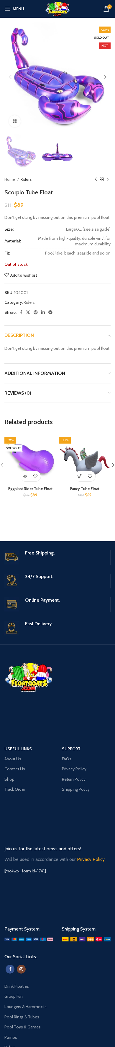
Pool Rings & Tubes (21, 1017)
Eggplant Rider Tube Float (30, 489)
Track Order (14, 789)
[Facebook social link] (21, 312)
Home (10, 179)
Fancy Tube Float (84, 489)
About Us (12, 759)
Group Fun (13, 996)
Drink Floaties (16, 986)
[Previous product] (96, 180)
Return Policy (74, 779)
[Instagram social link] (21, 969)
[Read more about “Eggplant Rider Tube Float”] (25, 476)
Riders (26, 179)
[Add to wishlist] (35, 476)
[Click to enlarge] (15, 121)
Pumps (10, 1037)
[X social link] (28, 312)
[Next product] (108, 180)
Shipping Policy (76, 789)
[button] (80, 476)
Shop (9, 779)
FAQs (66, 759)
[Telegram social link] (50, 312)
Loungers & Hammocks (25, 1006)
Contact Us (14, 769)
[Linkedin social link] (43, 312)
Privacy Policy (74, 769)
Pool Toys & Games (22, 1027)
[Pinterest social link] (36, 312)
